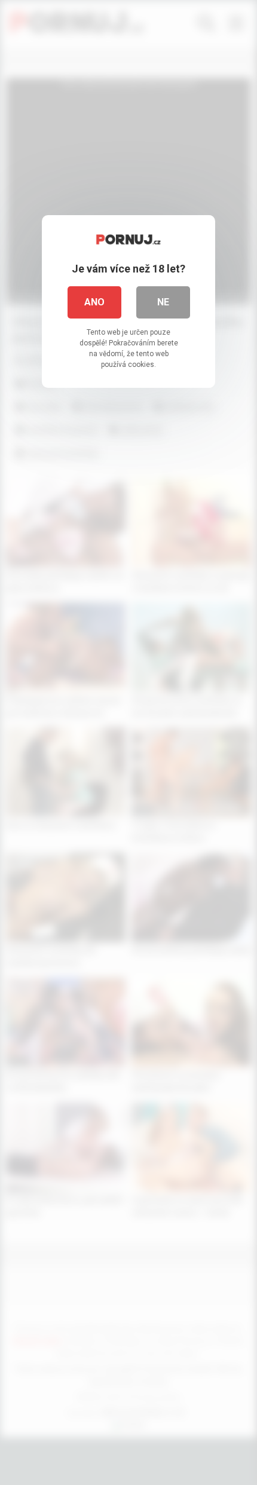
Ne (163, 302)
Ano (94, 302)
